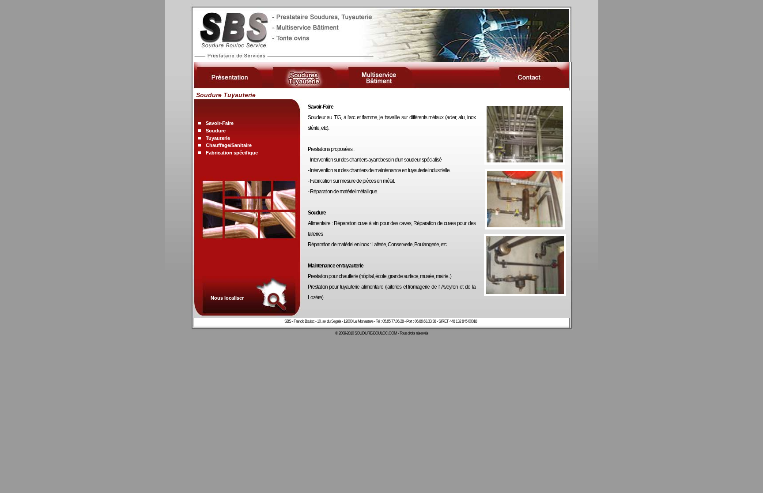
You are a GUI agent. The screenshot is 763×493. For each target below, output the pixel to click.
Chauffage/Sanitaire (229, 145)
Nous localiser (227, 298)
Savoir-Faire (220, 123)
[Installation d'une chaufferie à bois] (525, 293)
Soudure (216, 130)
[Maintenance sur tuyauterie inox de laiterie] (524, 162)
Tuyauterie (218, 138)
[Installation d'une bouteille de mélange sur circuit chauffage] (525, 227)
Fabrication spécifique (232, 152)
